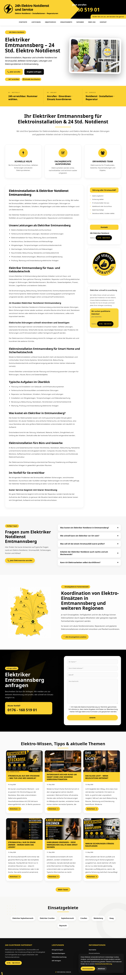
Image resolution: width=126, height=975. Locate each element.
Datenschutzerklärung (103, 964)
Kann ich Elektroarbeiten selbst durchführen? (80, 562)
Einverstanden (87, 969)
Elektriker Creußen (47, 918)
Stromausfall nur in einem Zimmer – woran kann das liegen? (21, 844)
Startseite (92, 950)
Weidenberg (98, 918)
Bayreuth (63, 926)
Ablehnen (101, 969)
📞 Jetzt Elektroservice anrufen (20, 560)
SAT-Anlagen (56, 961)
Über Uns (91, 22)
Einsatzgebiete (66, 22)
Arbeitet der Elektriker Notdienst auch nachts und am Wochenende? (84, 553)
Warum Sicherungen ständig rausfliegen (99, 844)
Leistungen (36, 22)
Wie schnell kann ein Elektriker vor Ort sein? (79, 536)
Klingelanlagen (57, 950)
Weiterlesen (14, 809)
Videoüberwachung (59, 957)
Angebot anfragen (34, 72)
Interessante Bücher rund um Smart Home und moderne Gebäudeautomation (62, 776)
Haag (111, 918)
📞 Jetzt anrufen (13, 72)
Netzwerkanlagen (58, 953)
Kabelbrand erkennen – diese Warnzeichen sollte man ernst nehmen (62, 844)
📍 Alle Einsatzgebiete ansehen (74, 637)
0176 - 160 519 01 (79, 9)
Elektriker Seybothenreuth (23, 918)
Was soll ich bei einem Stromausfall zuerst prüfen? (82, 544)
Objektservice (50, 22)
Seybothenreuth (67, 918)
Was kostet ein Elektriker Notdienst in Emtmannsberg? (84, 527)
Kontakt (103, 22)
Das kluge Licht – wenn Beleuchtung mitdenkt (96, 777)
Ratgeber (80, 22)
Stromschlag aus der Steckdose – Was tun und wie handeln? (23, 777)
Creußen (83, 918)
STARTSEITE (23, 22)
